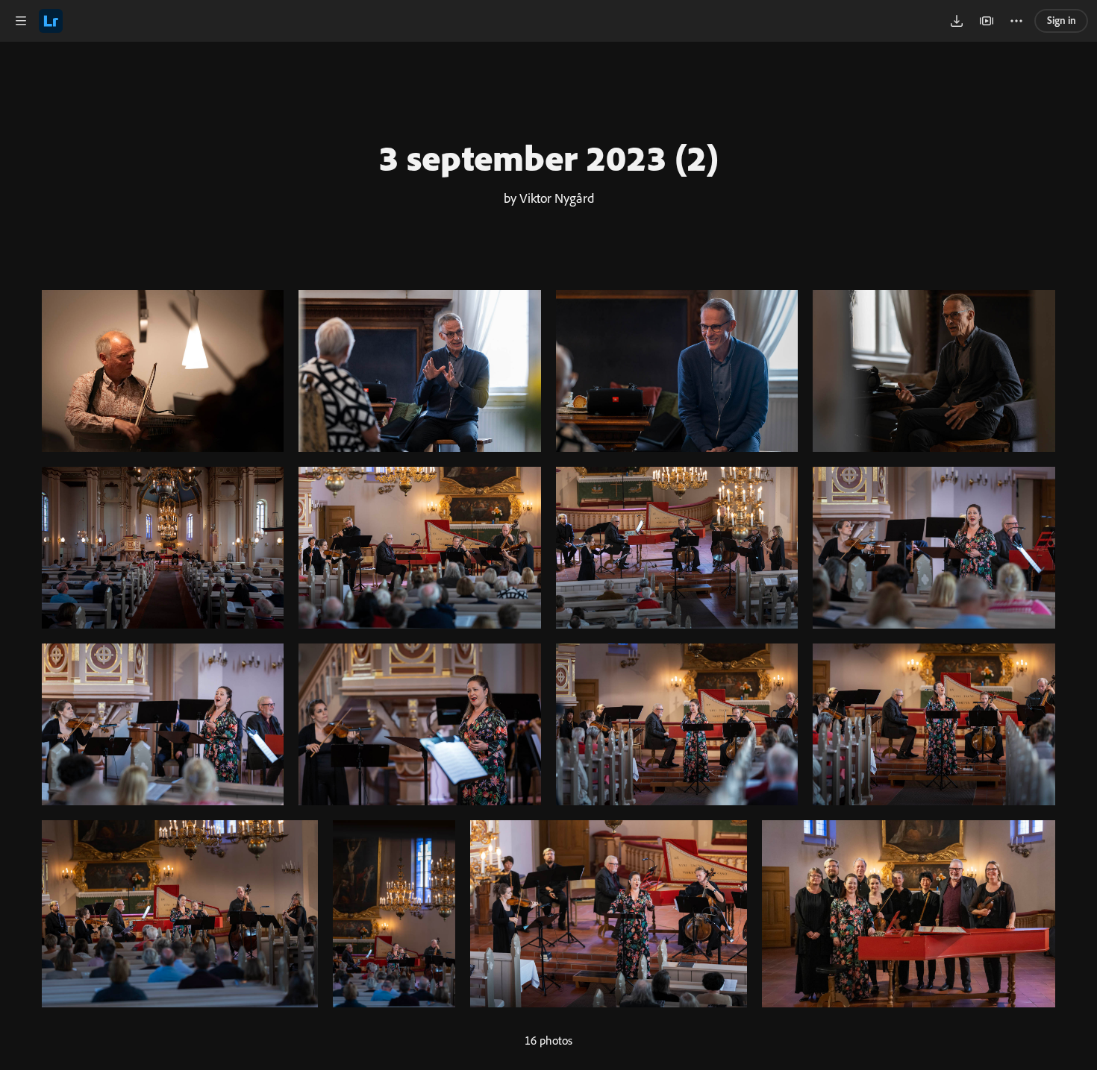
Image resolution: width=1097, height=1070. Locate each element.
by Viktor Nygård (549, 197)
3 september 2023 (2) (548, 157)
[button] (21, 21)
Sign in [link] (1061, 20)
